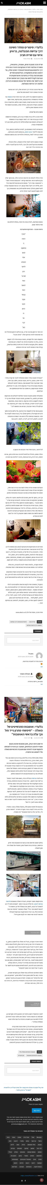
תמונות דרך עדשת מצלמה (34, 625)
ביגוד (8, 1137)
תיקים (15, 1163)
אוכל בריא (26, 1137)
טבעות (40, 1145)
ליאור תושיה (27, 738)
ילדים (12, 1145)
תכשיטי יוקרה (38, 1167)
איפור (13, 1137)
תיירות (21, 1163)
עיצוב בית (13, 1156)
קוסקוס (39, 1163)
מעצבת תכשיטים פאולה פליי (27, 1052)
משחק (40, 1152)
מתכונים (22, 1152)
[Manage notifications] (41, 1180)
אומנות (10, 97)
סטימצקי (39, 1156)
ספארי (26, 1156)
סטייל (10, 1152)
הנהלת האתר (27, 59)
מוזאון (32, 1148)
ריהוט (33, 1163)
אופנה (19, 1137)
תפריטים (14, 1167)
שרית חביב (32, 622)
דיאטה (16, 1141)
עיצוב (20, 1156)
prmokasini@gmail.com (19, 1124)
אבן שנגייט (21, 1055)
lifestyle (39, 1137)
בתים (27, 1141)
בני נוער (33, 1141)
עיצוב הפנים (28, 132)
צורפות (34, 778)
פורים (40, 1159)
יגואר (17, 1145)
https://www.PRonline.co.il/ (29, 1176)
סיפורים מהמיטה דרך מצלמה (18, 622)
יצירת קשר (37, 1110)
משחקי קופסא (31, 1152)
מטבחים (19, 1148)
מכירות (13, 1148)
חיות (10, 1141)
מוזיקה (26, 1148)
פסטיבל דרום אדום (25, 1159)
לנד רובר (39, 1148)
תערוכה (22, 1167)
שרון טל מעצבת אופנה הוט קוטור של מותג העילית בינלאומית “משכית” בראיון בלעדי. (23, 1088)
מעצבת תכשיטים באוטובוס (34, 1055)
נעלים (16, 1152)
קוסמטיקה (15, 1159)
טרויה (23, 1145)
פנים (34, 1159)
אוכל (33, 1137)
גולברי (22, 1141)
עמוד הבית (40, 9)
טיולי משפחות (31, 1145)
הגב (42, 667)
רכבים (27, 1163)
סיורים (32, 1156)
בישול (40, 1141)
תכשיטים (28, 1167)
